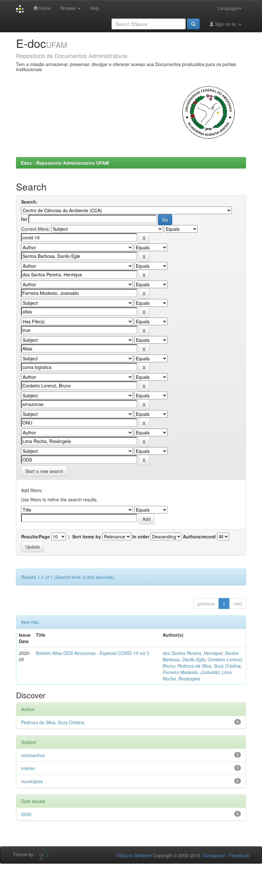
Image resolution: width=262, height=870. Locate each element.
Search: (29, 202)
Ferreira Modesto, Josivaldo (191, 672)
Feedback (239, 855)
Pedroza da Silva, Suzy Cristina (208, 666)
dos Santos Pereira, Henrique (192, 653)
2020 (26, 814)
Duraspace (214, 855)
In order (140, 536)
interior (28, 768)
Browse (69, 8)
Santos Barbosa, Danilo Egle (201, 656)
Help (94, 8)
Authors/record (199, 536)
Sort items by (86, 536)
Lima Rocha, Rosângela (197, 675)
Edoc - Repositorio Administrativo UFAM (65, 163)
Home (44, 8)
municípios (32, 781)
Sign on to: (226, 24)
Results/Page (35, 536)
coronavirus (33, 755)
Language (228, 8)
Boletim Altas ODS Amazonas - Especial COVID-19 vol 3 (92, 653)
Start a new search (44, 471)
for (24, 219)
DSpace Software (134, 855)
